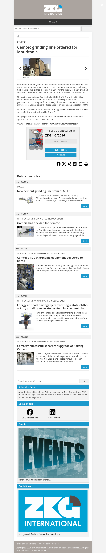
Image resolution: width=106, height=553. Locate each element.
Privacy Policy (44, 543)
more (85, 206)
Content (61, 154)
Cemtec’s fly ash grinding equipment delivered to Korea (50, 259)
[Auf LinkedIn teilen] (75, 165)
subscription (61, 149)
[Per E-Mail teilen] (80, 163)
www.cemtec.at (71, 123)
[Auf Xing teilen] (69, 165)
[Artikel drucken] (86, 163)
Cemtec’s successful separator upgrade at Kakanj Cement (50, 347)
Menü (54, 22)
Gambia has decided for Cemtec (38, 223)
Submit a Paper (29, 394)
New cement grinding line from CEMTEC (43, 191)
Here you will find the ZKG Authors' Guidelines (39, 534)
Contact (55, 543)
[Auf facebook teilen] (58, 165)
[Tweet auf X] (64, 165)
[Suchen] (87, 28)
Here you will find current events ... (34, 479)
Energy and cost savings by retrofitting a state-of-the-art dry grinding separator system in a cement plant (52, 306)
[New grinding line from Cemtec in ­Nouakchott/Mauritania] (37, 67)
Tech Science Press (70, 547)
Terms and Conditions (26, 543)
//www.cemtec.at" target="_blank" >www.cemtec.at (40, 123)
